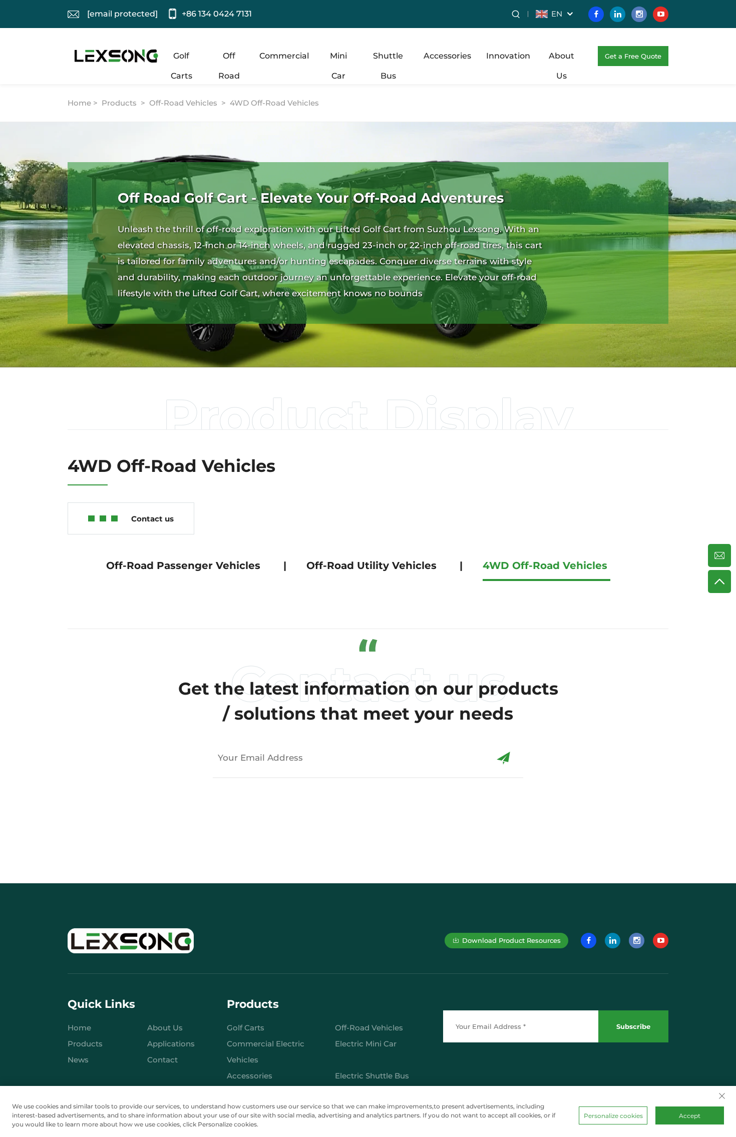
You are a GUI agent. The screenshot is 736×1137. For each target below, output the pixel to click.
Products (119, 103)
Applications (171, 1043)
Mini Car (338, 58)
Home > (84, 103)
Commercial (284, 56)
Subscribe (633, 1026)
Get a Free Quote (633, 56)
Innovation (508, 56)
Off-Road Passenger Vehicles (183, 565)
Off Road (229, 58)
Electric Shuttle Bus (372, 1075)
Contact (162, 1059)
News (78, 1059)
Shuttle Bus (388, 58)
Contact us (152, 518)
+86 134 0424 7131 (217, 14)
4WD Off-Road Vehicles (274, 103)
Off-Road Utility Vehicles (371, 565)
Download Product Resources (511, 940)
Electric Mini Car (366, 1043)
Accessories (447, 56)
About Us (561, 58)
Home (79, 1027)
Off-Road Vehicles (183, 103)
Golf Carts (181, 58)
